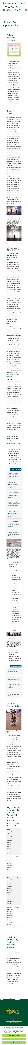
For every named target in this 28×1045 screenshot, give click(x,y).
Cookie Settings (14, 1035)
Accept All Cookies (13, 1042)
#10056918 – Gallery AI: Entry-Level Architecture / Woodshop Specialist (13, 524)
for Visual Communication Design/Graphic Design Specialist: (14, 686)
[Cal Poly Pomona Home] (9, 3)
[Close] (25, 1027)
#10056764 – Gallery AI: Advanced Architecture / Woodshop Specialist (13, 533)
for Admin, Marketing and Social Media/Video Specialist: (13, 671)
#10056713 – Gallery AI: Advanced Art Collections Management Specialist (13, 514)
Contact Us (14, 1022)
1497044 (17, 877)
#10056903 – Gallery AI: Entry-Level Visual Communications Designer (13, 475)
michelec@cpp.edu (11, 977)
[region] (14, 1035)
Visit (14, 1020)
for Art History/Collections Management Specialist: (14, 678)
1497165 (17, 829)
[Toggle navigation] (26, 10)
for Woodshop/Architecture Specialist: (13, 694)
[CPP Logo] (12, 1011)
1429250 (17, 907)
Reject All (14, 1038)
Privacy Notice (12, 1032)
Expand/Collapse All (16, 469)
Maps (14, 1018)
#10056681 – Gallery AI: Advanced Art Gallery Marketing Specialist (13, 485)
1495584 (17, 856)
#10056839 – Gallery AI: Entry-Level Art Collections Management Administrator (13, 504)
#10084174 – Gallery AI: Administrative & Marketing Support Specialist (13, 495)
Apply (14, 1015)
